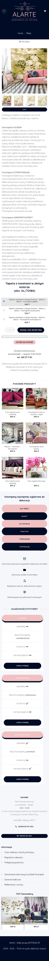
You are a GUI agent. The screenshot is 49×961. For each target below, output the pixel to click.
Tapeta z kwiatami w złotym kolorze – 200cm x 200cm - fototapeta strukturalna (27, 309)
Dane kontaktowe (12, 879)
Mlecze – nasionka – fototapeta (12, 447)
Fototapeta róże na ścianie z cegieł (36, 413)
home (20, 33)
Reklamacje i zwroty (13, 884)
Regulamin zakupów (13, 857)
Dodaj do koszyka (31, 330)
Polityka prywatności (14, 862)
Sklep (28, 33)
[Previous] (6, 71)
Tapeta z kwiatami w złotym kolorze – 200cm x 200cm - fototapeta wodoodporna (27, 318)
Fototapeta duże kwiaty (36, 447)
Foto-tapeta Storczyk (36, 481)
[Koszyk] (45, 11)
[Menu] (4, 11)
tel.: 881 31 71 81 (24, 357)
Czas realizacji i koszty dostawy (19, 852)
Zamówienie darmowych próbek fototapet (24, 874)
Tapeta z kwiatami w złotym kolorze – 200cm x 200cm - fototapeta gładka (27, 301)
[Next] (43, 71)
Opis (24, 109)
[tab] (24, 109)
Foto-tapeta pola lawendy (12, 413)
